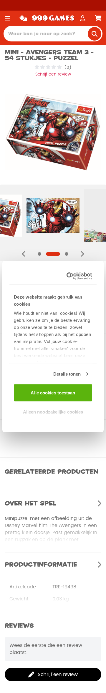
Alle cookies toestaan (53, 392)
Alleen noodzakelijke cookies (53, 411)
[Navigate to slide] (39, 254)
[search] (94, 34)
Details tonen (67, 373)
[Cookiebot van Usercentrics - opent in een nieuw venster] (70, 276)
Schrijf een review (53, 74)
